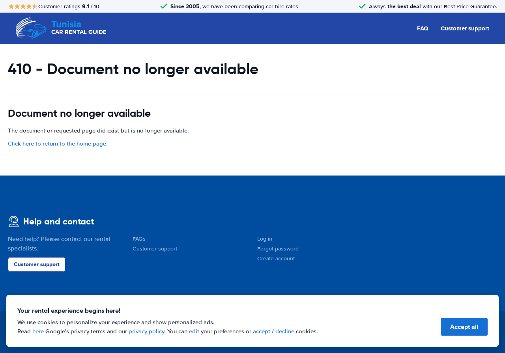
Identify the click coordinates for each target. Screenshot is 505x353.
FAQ (422, 28)
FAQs (139, 238)
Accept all (464, 326)
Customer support (465, 28)
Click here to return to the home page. (58, 143)
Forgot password (278, 248)
